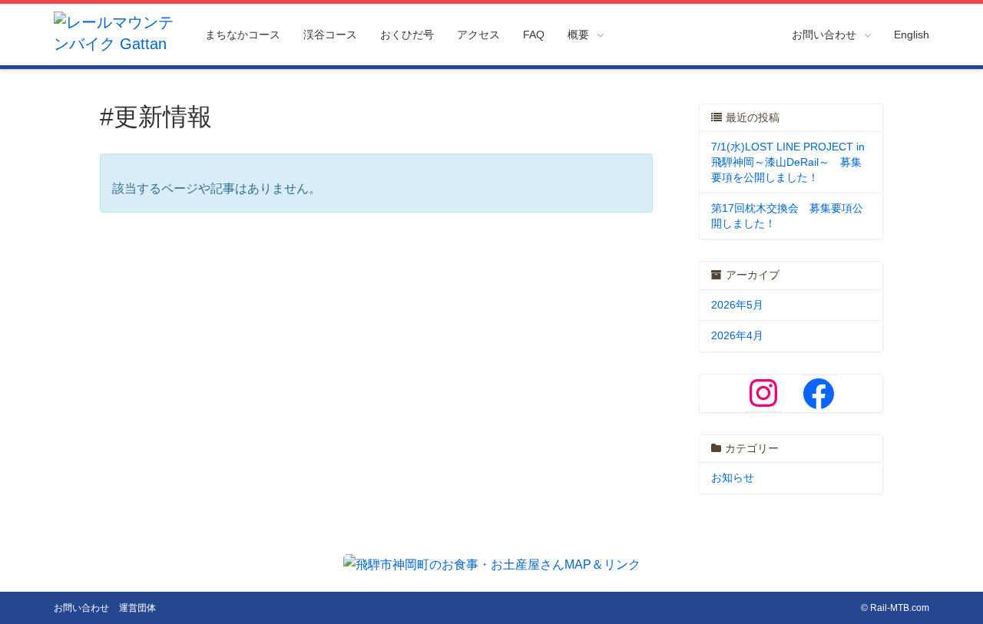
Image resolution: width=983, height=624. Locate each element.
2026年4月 (737, 335)
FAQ (533, 34)
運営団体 (137, 608)
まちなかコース (242, 34)
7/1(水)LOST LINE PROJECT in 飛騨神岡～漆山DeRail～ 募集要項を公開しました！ (788, 161)
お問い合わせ (81, 608)
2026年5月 (737, 305)
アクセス (478, 34)
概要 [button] (578, 34)
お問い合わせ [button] (824, 34)
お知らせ (732, 477)
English (911, 34)
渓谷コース (330, 34)
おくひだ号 (407, 34)
